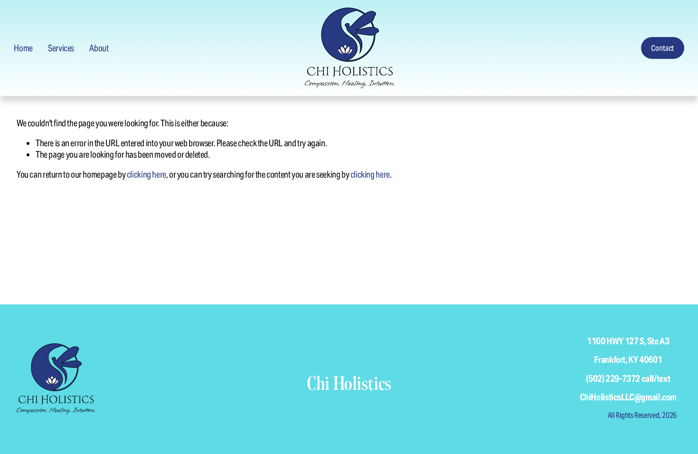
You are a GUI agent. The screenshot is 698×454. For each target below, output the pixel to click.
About (98, 48)
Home (23, 48)
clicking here (146, 174)
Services (61, 48)
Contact (662, 48)
